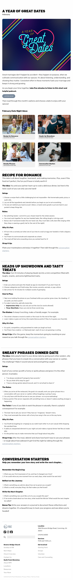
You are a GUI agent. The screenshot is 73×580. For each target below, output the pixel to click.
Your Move (7, 572)
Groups (40, 551)
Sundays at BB (9, 547)
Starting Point (43, 547)
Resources (7, 569)
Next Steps (7, 551)
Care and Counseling (45, 557)
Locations (7, 566)
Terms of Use (35, 577)
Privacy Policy (26, 577)
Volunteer (41, 554)
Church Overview (10, 554)
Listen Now (8, 96)
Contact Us (8, 557)
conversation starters (37, 337)
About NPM (8, 563)
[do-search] (21, 537)
